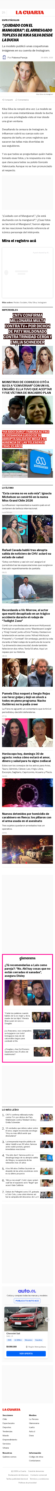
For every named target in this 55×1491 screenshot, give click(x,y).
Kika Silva (32, 302)
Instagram (42, 302)
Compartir (8, 100)
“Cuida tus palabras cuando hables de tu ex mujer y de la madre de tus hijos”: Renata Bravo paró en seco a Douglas (17, 1018)
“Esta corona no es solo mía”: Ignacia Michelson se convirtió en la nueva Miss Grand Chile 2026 (27, 497)
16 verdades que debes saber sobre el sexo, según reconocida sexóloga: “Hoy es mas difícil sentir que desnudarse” (22, 1132)
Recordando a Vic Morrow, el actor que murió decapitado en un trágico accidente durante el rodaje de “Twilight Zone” (26, 615)
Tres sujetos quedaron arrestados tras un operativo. (23, 827)
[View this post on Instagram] (18, 273)
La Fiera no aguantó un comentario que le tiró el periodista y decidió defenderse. (26, 710)
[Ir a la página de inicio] (30, 12)
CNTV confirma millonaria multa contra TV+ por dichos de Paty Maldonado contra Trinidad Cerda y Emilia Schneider (21, 1118)
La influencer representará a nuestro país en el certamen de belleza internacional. (26, 506)
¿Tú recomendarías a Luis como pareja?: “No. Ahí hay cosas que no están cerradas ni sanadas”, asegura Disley (27, 970)
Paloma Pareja (19, 57)
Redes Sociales (20, 302)
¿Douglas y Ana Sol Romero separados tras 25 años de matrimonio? (17, 1052)
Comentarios (23, 100)
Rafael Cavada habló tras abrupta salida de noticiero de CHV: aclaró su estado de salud (26, 553)
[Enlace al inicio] (27, 959)
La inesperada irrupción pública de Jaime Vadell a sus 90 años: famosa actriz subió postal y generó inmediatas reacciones (21, 1145)
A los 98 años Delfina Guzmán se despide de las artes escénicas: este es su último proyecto (22, 1171)
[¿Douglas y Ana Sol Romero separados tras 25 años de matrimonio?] (42, 1052)
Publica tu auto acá (27, 1300)
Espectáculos (10, 20)
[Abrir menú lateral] (4, 12)
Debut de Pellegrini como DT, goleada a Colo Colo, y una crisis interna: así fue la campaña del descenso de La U (22, 1194)
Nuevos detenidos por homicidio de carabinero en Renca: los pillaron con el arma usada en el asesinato (26, 817)
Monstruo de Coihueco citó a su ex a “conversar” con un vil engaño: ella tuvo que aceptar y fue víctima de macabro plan (27, 387)
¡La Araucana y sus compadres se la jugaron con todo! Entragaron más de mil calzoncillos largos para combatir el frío (18, 1036)
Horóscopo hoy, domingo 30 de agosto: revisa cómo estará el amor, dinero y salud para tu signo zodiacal (26, 757)
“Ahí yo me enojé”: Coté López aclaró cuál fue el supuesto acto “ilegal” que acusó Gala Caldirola (22, 1183)
